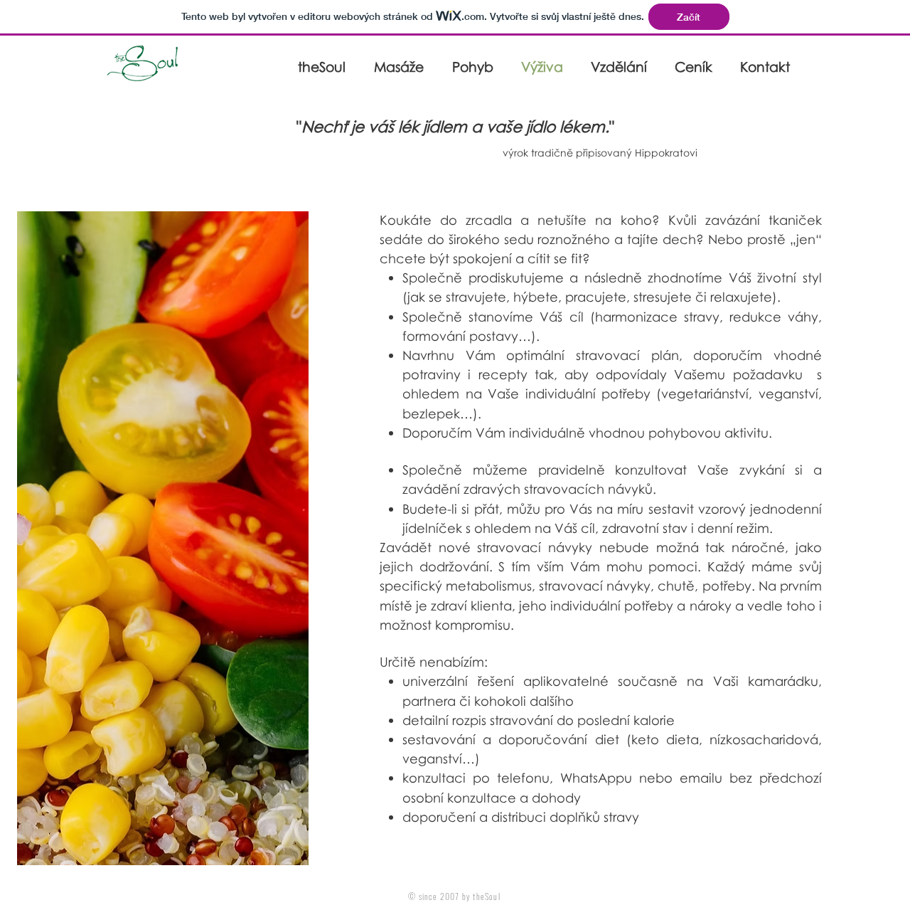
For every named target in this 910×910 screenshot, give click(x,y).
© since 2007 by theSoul (454, 896)
